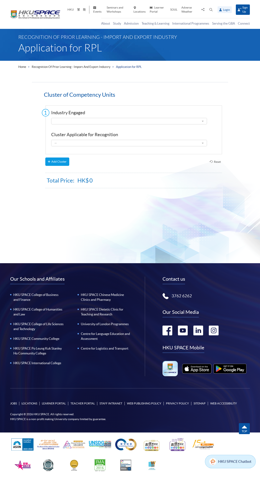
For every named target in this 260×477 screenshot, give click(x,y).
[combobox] (129, 121)
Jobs (13, 403)
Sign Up (245, 9)
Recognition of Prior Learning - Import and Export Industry (71, 66)
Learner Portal (157, 9)
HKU (70, 9)
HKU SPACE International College (37, 363)
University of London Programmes (105, 324)
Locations (139, 11)
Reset (217, 161)
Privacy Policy (177, 403)
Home (22, 66)
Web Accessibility (223, 403)
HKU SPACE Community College (36, 338)
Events (97, 11)
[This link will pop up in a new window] (196, 369)
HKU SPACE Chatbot (234, 461)
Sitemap (200, 403)
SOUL (173, 9)
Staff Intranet (111, 403)
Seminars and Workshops (115, 9)
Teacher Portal (82, 403)
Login (226, 9)
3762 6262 (182, 296)
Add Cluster (59, 161)
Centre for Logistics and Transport (104, 348)
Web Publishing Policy (144, 403)
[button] (211, 9)
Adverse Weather (186, 9)
